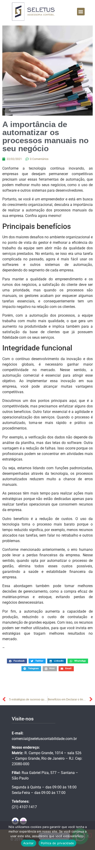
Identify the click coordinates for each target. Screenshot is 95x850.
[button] (81, 11)
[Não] (88, 835)
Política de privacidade (57, 843)
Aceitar (28, 843)
